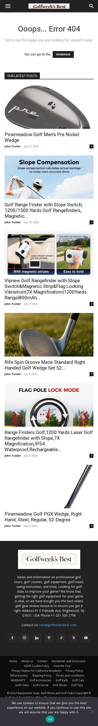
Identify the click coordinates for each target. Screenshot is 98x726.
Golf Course (41, 685)
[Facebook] (12, 638)
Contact (42, 661)
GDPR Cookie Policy (36, 666)
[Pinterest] (49, 638)
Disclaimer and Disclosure (68, 661)
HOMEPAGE (63, 54)
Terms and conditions (70, 675)
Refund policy (19, 675)
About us (27, 661)
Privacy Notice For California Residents (36, 671)
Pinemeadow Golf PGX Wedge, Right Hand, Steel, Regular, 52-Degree (43, 516)
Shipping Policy (42, 675)
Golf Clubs (22, 685)
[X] (73, 638)
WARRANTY (18, 680)
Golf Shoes (60, 685)
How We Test (62, 666)
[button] (7, 6)
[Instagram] (24, 637)
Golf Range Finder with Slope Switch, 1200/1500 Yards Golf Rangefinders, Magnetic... (44, 210)
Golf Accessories (40, 680)
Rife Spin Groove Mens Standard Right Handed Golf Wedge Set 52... (45, 365)
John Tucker (13, 146)
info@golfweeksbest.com (58, 625)
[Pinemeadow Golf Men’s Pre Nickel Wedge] (49, 107)
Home (13, 661)
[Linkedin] (36, 638)
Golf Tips (77, 685)
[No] (92, 711)
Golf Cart (78, 680)
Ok (50, 719)
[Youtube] (85, 638)
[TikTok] (61, 638)
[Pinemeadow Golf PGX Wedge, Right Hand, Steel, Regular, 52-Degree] (49, 486)
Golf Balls (62, 680)
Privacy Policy (74, 671)
